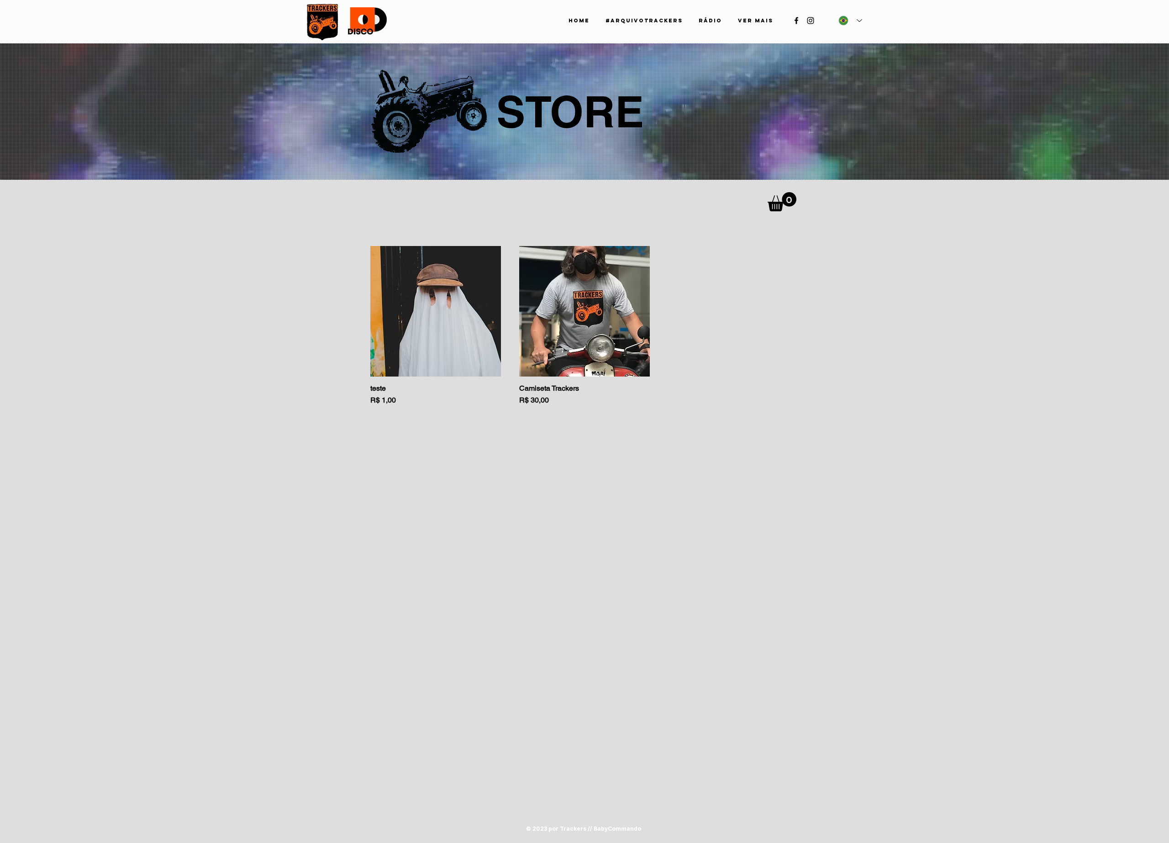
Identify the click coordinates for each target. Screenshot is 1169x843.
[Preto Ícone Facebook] (796, 20)
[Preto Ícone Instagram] (810, 20)
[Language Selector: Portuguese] (850, 20)
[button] (782, 201)
